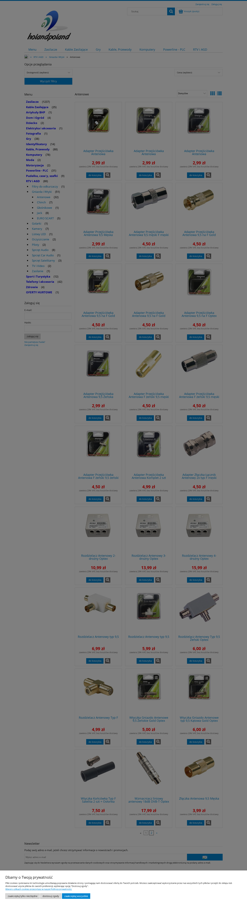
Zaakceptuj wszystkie (76, 896)
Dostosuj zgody (51, 896)
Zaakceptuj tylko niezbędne (22, 896)
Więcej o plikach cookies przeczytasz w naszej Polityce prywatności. (38, 889)
